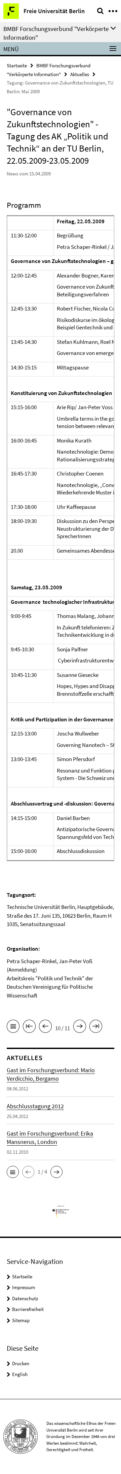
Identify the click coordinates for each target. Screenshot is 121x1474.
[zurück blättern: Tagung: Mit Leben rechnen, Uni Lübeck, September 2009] (45, 1027)
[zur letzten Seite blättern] (95, 1027)
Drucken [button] (20, 1363)
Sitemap (21, 1320)
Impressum (23, 1287)
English (20, 1374)
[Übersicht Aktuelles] (13, 1027)
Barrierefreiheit (28, 1309)
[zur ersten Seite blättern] (29, 1027)
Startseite (17, 65)
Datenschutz (25, 1298)
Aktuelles (79, 74)
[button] (13, 1172)
